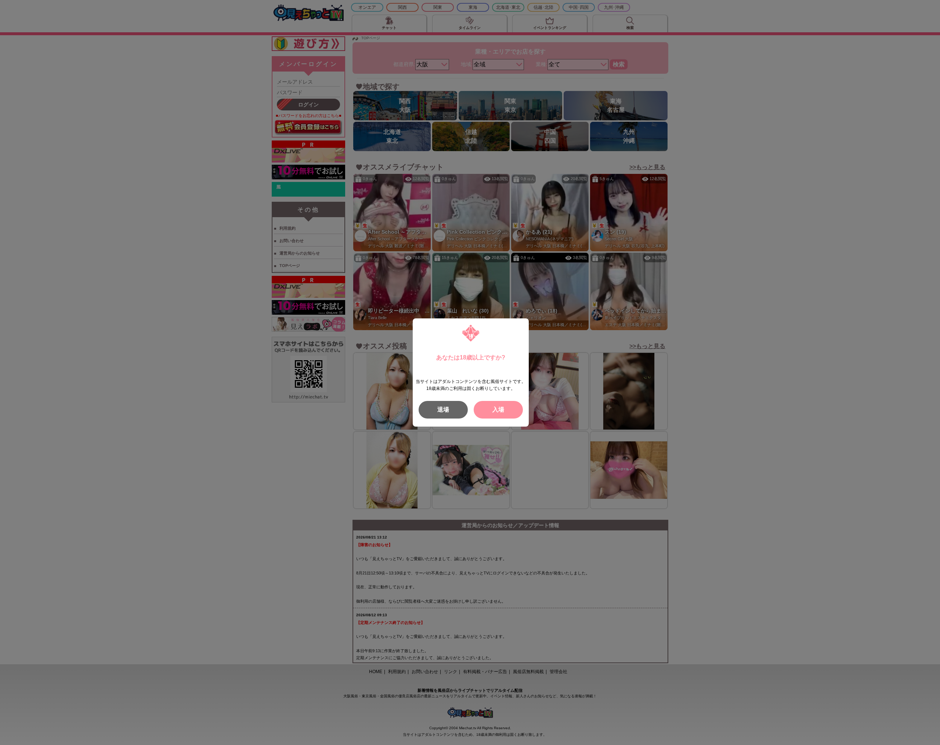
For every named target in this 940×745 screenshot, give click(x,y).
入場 (498, 409)
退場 (443, 409)
